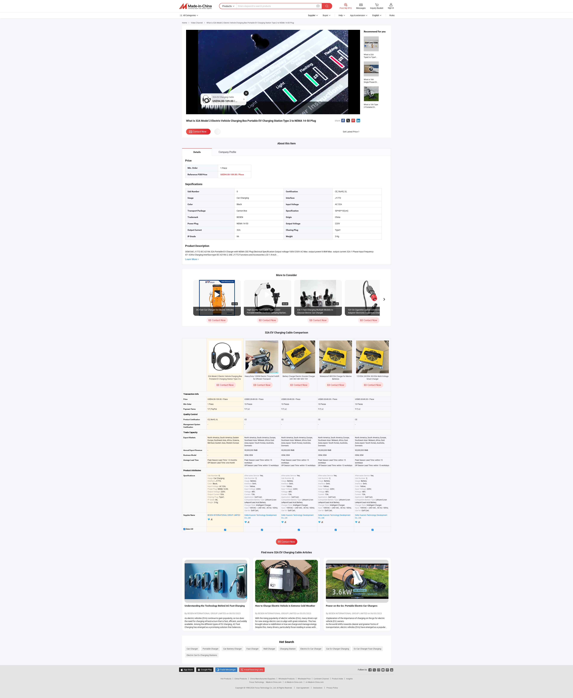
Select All (189, 529)
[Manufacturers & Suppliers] (195, 6)
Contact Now (199, 131)
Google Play (205, 669)
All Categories (189, 15)
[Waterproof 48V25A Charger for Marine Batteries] (335, 356)
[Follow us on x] (374, 669)
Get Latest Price (350, 131)
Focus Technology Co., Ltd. (266, 688)
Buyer (325, 15)
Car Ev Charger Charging (337, 648)
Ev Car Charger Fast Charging (367, 648)
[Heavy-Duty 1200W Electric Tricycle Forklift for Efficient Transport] (261, 356)
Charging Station (288, 648)
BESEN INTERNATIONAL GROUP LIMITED (224, 515)
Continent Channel (321, 678)
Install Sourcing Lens (253, 669)
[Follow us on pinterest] (387, 669)
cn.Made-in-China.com (315, 682)
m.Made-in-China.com (293, 682)
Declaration (317, 688)
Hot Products (226, 678)
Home (184, 22)
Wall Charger (269, 648)
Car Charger (192, 648)
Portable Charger (210, 648)
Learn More (191, 259)
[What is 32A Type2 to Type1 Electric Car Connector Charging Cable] (371, 47)
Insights (349, 678)
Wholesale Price (304, 678)
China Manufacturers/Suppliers (262, 678)
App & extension (357, 15)
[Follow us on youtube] (383, 669)
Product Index (337, 678)
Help (341, 15)
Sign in (391, 7)
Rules (392, 15)
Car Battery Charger (232, 648)
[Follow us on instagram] (378, 669)
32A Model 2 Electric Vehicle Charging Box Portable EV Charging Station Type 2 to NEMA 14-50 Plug (225, 379)
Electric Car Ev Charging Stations (202, 655)
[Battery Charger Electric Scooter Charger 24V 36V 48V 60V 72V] (298, 356)
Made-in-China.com (274, 682)
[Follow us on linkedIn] (391, 669)
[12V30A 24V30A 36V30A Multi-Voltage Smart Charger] (372, 356)
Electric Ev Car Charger (310, 648)
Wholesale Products (286, 678)
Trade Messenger (226, 669)
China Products (240, 678)
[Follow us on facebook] (370, 669)
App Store (187, 669)
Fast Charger (253, 648)
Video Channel (197, 22)
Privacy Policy (332, 688)
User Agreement (302, 688)
